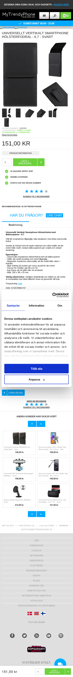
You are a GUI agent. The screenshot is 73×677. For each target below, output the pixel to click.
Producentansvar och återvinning (36, 605)
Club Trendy (36, 565)
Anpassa (34, 379)
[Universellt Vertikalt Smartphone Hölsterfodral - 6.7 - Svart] (35, 107)
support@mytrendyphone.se (36, 529)
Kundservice (36, 545)
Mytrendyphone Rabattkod (36, 595)
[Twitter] (24, 635)
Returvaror (36, 555)
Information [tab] (36, 305)
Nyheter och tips (36, 590)
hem (36, 540)
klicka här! (61, 4)
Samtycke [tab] (13, 305)
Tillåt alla (36, 368)
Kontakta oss (36, 585)
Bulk (20, 283)
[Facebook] (12, 635)
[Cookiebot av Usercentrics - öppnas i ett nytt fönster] (52, 295)
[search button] (55, 15)
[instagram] (61, 635)
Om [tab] (59, 305)
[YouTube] (48, 635)
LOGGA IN (36, 550)
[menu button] (44, 15)
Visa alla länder (36, 622)
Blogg (36, 580)
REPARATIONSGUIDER (36, 570)
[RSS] (36, 635)
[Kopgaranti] (36, 651)
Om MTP (36, 575)
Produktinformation (21, 153)
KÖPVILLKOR (36, 600)
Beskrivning (15, 224)
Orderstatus (36, 560)
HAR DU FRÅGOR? (36, 215)
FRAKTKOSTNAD (9, 135)
